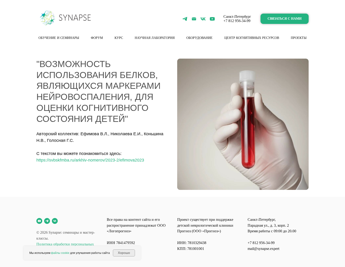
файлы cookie (60, 253)
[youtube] (212, 19)
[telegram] (185, 19)
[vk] (203, 19)
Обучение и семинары (58, 38)
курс (119, 38)
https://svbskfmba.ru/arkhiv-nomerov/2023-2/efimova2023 (90, 160)
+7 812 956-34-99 (236, 21)
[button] (285, 19)
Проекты (299, 38)
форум (97, 38)
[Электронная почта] (194, 19)
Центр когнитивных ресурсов (251, 38)
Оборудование (199, 38)
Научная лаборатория (155, 38)
